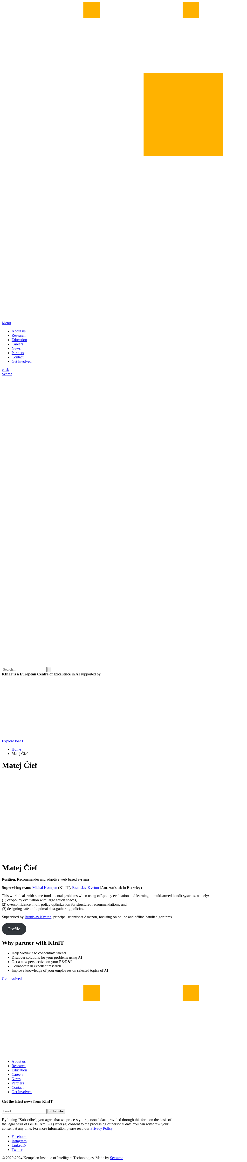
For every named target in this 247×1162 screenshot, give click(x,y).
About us (19, 331)
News (16, 348)
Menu (6, 323)
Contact (17, 357)
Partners (18, 353)
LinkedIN (19, 1145)
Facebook (19, 1137)
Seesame (116, 1158)
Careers (17, 344)
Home (16, 749)
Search (7, 374)
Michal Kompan (44, 887)
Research (19, 335)
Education (19, 340)
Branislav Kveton (85, 887)
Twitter (17, 1150)
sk (7, 370)
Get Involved (22, 361)
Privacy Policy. (101, 1128)
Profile (14, 928)
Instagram (19, 1141)
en (4, 370)
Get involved (12, 979)
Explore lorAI (12, 741)
